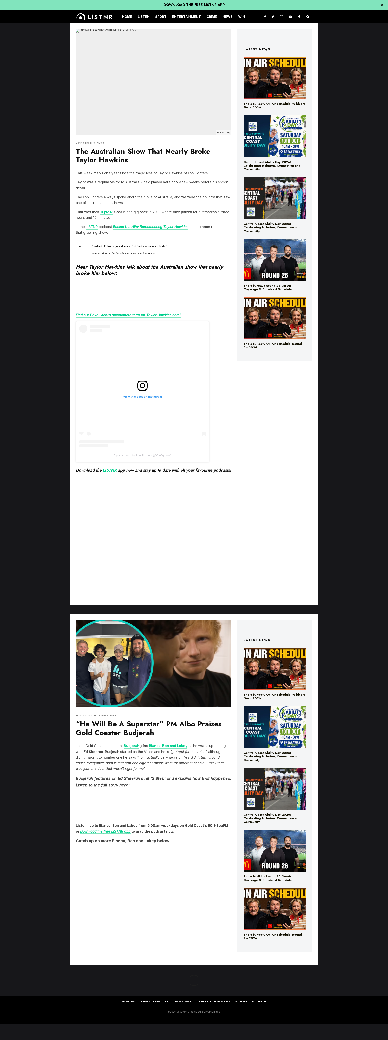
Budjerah (131, 746)
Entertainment (186, 17)
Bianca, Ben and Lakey (168, 746)
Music (100, 142)
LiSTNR (92, 227)
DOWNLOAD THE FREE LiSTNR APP (194, 4)
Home (127, 17)
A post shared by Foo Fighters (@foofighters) (142, 455)
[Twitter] (273, 16)
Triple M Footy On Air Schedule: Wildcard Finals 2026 (275, 105)
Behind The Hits (85, 142)
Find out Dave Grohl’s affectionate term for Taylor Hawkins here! (128, 315)
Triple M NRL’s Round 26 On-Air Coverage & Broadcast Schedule (268, 287)
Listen (144, 17)
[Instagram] (281, 16)
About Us (128, 1001)
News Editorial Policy (214, 1001)
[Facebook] (265, 16)
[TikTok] (299, 16)
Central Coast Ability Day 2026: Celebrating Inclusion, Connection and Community (272, 165)
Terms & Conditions (153, 1001)
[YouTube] (290, 16)
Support (241, 1001)
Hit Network (101, 715)
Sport (161, 17)
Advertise (259, 1001)
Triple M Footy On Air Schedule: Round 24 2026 (273, 345)
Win (241, 17)
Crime (212, 17)
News (227, 17)
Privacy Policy (183, 1001)
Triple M (106, 212)
